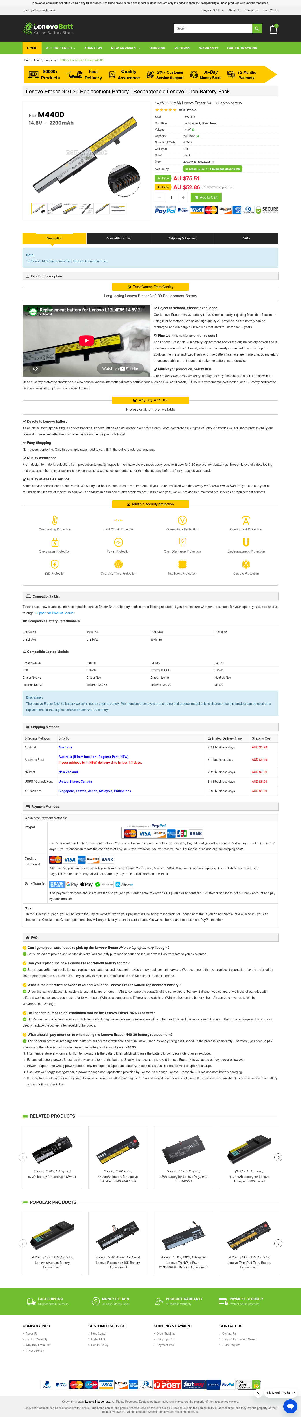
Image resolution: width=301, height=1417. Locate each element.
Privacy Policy (35, 1350)
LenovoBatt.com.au (97, 1401)
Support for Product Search (54, 613)
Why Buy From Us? (38, 1345)
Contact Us (252, 10)
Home (32, 48)
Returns (182, 48)
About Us (234, 10)
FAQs (246, 238)
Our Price (163, 187)
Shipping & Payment (182, 238)
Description (54, 238)
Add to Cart (208, 197)
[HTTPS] (248, 1385)
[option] (86, 154)
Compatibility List (118, 238)
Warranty (208, 48)
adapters (93, 48)
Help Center (270, 10)
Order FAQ (98, 1339)
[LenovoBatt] (48, 28)
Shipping (157, 48)
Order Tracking (242, 48)
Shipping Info (165, 1339)
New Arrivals (124, 48)
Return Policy (99, 1345)
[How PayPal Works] (221, 1385)
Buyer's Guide (211, 10)
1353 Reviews (188, 110)
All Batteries (59, 48)
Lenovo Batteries (45, 60)
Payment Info (165, 1345)
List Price (163, 178)
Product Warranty (37, 1339)
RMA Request (231, 1345)
